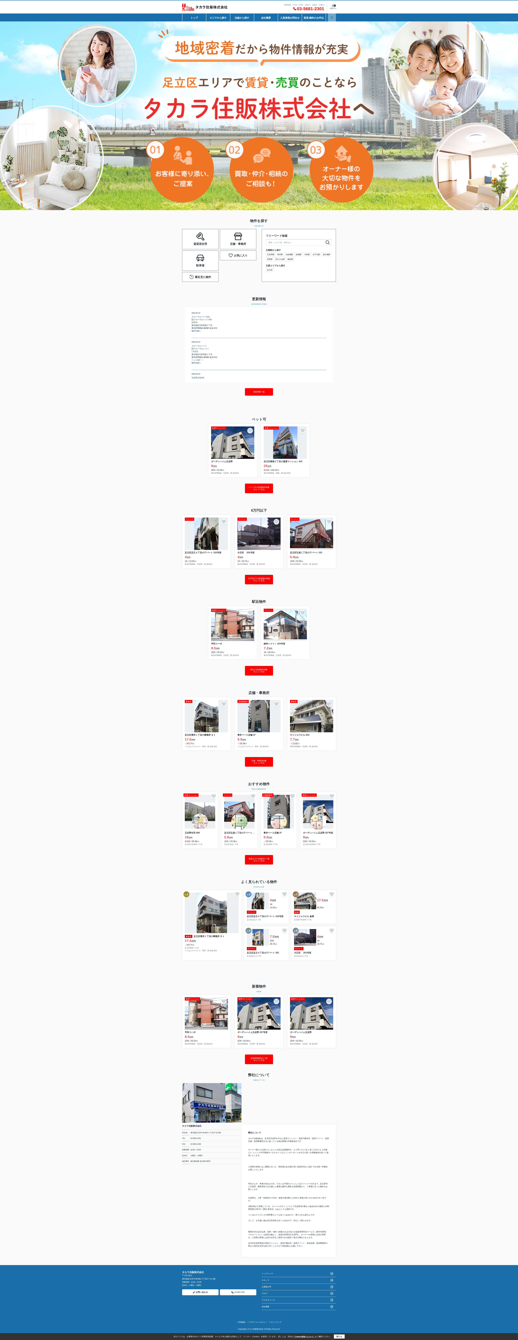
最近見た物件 (203, 276)
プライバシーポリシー (258, 1322)
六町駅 (307, 254)
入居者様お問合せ (290, 17)
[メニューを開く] (332, 17)
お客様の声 (266, 1287)
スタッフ (265, 1280)
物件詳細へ (196, 331)
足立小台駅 (280, 259)
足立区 (270, 270)
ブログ (264, 1293)
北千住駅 (316, 254)
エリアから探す (218, 17)
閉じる (339, 1336)
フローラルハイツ (199, 346)
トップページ (267, 1273)
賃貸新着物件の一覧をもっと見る (259, 1059)
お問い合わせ (202, 1292)
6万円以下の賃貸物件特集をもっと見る (259, 579)
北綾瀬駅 (289, 254)
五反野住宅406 (198, 378)
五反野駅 (271, 254)
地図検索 (200, 242)
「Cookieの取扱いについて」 (304, 1337)
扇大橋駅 (326, 254)
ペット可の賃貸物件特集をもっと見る (259, 488)
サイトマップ (276, 1322)
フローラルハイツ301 (201, 317)
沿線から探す (242, 17)
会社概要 (266, 17)
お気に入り (241, 255)
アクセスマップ (268, 1300)
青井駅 (280, 254)
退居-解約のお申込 (314, 17)
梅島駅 (290, 259)
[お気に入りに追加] (250, 430)
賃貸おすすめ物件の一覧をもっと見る (259, 860)
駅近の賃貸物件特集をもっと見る (259, 671)
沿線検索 (209, 236)
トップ (194, 17)
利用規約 (242, 1322)
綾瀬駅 (298, 254)
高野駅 (270, 259)
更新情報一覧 (259, 392)
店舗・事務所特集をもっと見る (259, 762)
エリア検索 (191, 236)
